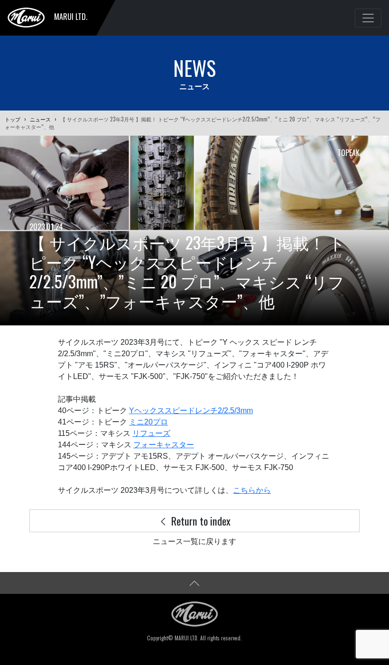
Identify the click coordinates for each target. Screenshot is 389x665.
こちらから (252, 490)
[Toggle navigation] (368, 18)
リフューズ (151, 433)
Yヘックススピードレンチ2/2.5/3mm (191, 410)
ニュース (40, 119)
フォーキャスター (163, 445)
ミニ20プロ (148, 422)
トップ (12, 119)
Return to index (200, 520)
